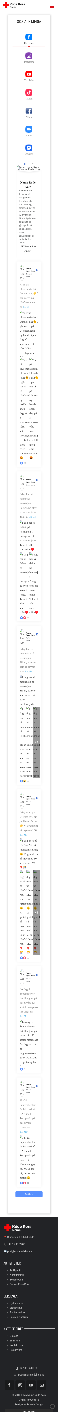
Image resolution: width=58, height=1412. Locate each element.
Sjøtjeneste (16, 1307)
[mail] (41, 1385)
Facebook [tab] (29, 43)
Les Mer (26, 307)
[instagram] (20, 1385)
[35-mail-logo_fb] (17, 1223)
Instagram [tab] (29, 61)
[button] (25, 164)
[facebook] (9, 1385)
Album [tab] (29, 117)
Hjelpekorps (16, 1303)
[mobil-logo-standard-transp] (14, 2)
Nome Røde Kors (28, 184)
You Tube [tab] (29, 80)
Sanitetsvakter (17, 1312)
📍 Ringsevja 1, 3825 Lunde (19, 1237)
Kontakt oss (16, 1345)
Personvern (16, 1349)
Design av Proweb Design (29, 1404)
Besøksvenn (16, 1279)
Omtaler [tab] (29, 154)
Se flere (29, 1194)
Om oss (14, 1335)
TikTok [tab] (28, 98)
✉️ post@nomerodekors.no (18, 1251)
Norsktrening (17, 1274)
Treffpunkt (15, 1270)
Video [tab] (29, 135)
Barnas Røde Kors (19, 1284)
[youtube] (31, 1385)
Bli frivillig (15, 1340)
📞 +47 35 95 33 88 (14, 1244)
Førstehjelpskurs (19, 1317)
